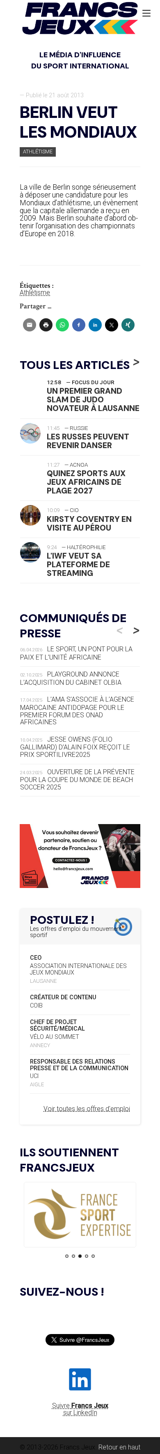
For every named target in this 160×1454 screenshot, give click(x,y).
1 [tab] (67, 1256)
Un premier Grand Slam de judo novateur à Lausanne (93, 399)
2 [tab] (73, 1256)
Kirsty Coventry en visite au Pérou (89, 523)
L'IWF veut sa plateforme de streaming (78, 564)
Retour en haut (119, 1447)
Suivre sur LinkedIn (80, 1409)
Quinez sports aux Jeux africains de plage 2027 (86, 482)
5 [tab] (93, 1256)
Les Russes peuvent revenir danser (88, 441)
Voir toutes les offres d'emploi (86, 1109)
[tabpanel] (80, 1214)
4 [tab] (86, 1256)
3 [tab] (80, 1256)
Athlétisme (38, 151)
